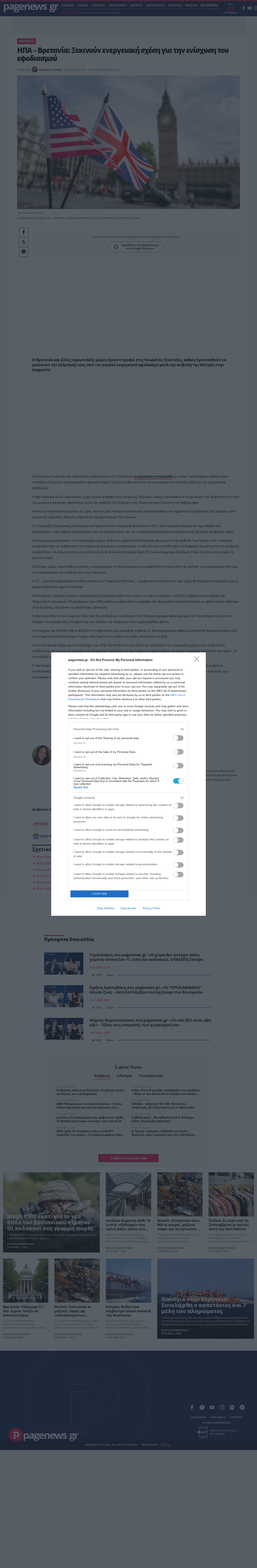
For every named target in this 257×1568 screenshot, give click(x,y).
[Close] (198, 660)
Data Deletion (105, 908)
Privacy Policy (151, 908)
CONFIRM (99, 893)
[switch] (178, 738)
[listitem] (128, 729)
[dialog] (128, 784)
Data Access (128, 908)
